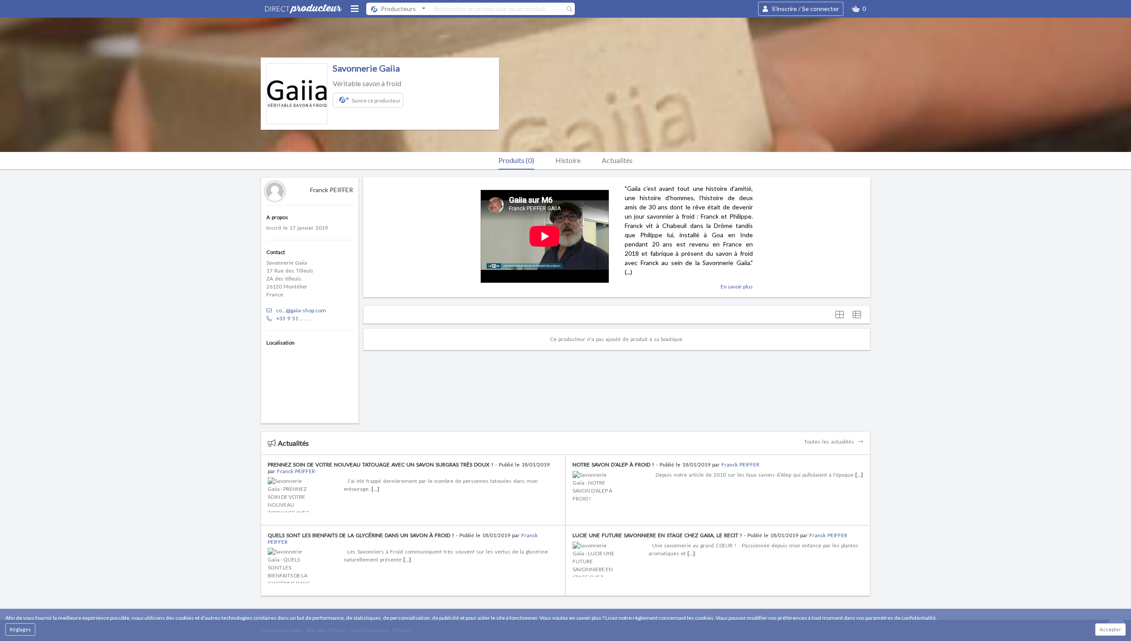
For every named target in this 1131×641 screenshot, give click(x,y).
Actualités (617, 160)
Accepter (1110, 629)
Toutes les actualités (830, 442)
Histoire (568, 160)
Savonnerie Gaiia (366, 68)
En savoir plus (737, 286)
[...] (375, 488)
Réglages (20, 629)
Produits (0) (516, 160)
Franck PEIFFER (296, 471)
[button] (858, 9)
